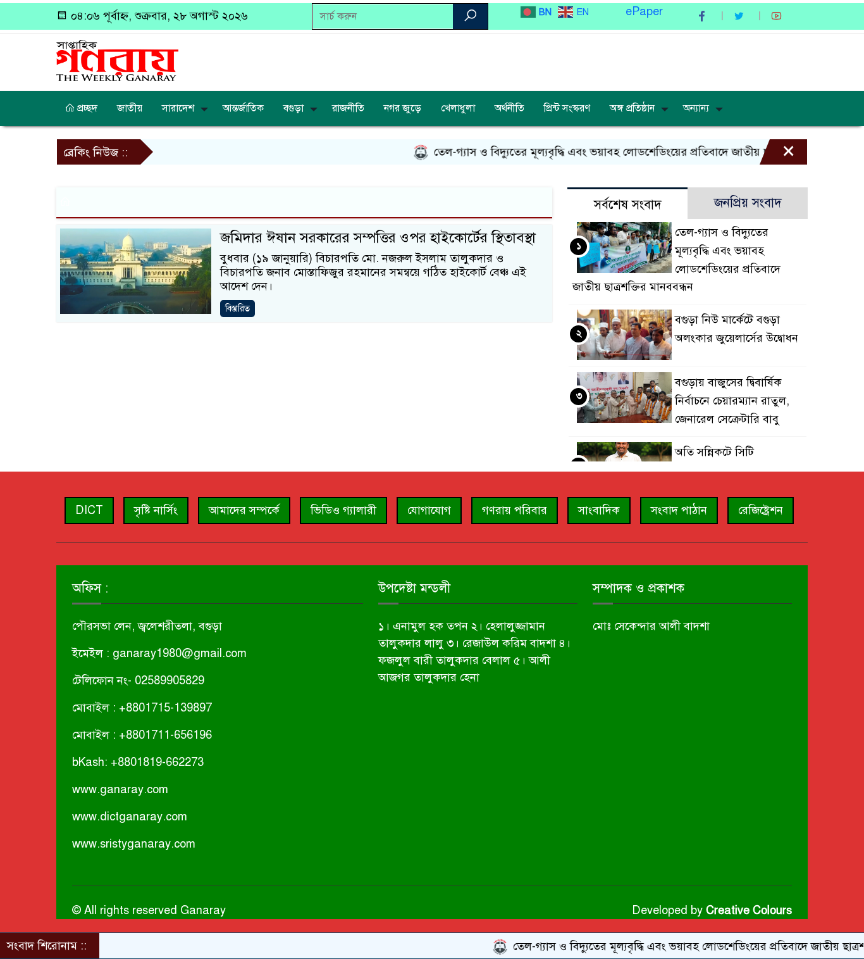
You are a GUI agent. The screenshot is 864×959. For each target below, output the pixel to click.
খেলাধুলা (458, 108)
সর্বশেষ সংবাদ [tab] (628, 205)
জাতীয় (129, 108)
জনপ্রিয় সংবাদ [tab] (748, 203)
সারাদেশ (178, 108)
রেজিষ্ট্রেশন (760, 510)
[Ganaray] (117, 59)
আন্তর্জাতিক (243, 108)
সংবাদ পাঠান (679, 510)
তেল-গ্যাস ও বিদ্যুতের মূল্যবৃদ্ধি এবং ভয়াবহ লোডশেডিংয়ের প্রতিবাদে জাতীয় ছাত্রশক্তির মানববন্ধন (621, 152)
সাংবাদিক (599, 510)
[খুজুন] (470, 16)
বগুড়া (293, 108)
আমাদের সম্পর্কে (244, 510)
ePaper (644, 11)
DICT (89, 510)
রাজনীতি (348, 108)
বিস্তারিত (237, 308)
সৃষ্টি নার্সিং (156, 510)
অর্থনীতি (509, 108)
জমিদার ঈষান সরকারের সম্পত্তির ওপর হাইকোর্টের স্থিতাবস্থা (378, 238)
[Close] (777, 155)
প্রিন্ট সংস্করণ (567, 108)
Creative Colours (749, 910)
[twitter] (740, 16)
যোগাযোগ (429, 510)
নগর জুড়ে (402, 108)
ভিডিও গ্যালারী (343, 510)
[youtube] (778, 16)
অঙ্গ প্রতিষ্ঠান (632, 108)
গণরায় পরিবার (514, 510)
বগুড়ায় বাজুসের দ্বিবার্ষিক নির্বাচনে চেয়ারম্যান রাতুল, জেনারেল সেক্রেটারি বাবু (732, 400)
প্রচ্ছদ (86, 108)
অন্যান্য (696, 108)
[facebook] (703, 16)
